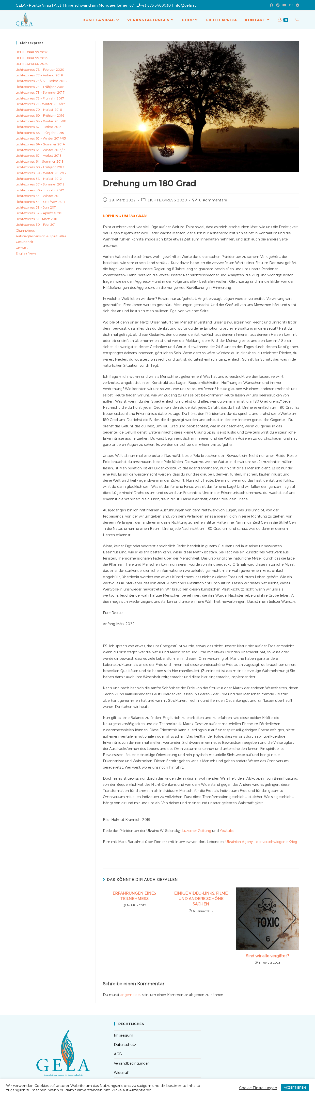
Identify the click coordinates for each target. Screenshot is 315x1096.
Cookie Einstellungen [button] (258, 1087)
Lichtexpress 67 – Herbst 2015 (39, 127)
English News (26, 253)
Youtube (227, 831)
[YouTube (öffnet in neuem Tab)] (284, 5)
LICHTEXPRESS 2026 (32, 52)
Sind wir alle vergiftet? (267, 955)
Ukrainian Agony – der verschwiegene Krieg (261, 842)
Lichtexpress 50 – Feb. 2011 (36, 224)
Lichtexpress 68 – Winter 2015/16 (41, 121)
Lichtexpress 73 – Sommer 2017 (40, 92)
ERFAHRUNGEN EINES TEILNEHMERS (134, 896)
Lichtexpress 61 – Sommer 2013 (40, 161)
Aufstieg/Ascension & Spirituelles (41, 236)
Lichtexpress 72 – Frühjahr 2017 (40, 98)
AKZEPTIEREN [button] (295, 1087)
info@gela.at (185, 5)
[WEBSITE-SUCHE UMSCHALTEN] (297, 20)
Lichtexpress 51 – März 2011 (36, 219)
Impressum (123, 1035)
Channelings (25, 230)
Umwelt (22, 248)
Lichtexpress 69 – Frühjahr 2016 (40, 115)
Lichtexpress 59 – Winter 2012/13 (41, 173)
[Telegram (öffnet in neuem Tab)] (296, 5)
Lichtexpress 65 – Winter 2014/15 (41, 138)
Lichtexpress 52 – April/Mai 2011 (40, 213)
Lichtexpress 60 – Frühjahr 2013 (40, 167)
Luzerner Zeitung (196, 831)
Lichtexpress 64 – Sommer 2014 (40, 144)
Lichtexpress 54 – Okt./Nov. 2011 (40, 202)
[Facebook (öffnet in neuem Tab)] (271, 5)
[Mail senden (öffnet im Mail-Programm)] (291, 5)
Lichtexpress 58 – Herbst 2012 (39, 179)
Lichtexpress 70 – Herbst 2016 (39, 110)
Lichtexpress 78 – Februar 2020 (40, 69)
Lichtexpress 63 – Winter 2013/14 (41, 150)
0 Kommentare (213, 200)
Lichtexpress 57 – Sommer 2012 (40, 184)
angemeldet (130, 995)
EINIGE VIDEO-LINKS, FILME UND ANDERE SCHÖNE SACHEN (201, 898)
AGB (118, 1054)
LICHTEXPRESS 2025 (32, 58)
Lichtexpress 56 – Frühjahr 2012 (40, 190)
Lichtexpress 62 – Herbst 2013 (39, 155)
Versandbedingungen (132, 1063)
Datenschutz (125, 1044)
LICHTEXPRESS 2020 (167, 200)
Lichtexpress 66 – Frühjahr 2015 (40, 133)
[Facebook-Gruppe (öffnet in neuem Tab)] (278, 5)
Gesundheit (24, 242)
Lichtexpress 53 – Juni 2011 (36, 207)
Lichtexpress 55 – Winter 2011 (38, 196)
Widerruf (121, 1072)
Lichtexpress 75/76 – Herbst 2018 (41, 81)
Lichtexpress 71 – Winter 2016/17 (40, 104)
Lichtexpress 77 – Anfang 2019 (39, 75)
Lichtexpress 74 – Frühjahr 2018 (40, 87)
